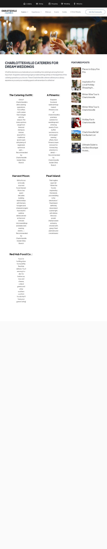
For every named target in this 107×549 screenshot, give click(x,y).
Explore (23, 12)
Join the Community (95, 12)
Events (56, 12)
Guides (64, 12)
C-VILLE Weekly (75, 12)
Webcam (48, 12)
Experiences (36, 12)
